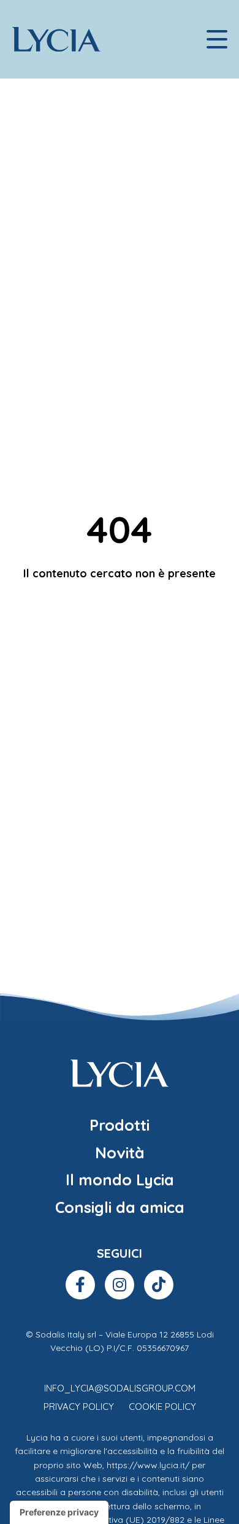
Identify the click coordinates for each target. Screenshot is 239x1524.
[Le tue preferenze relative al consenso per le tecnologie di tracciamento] (59, 1512)
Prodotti (119, 1124)
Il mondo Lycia (120, 1179)
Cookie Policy (162, 1406)
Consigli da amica (119, 1207)
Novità (120, 1152)
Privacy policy (79, 1406)
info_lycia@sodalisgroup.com (119, 1388)
